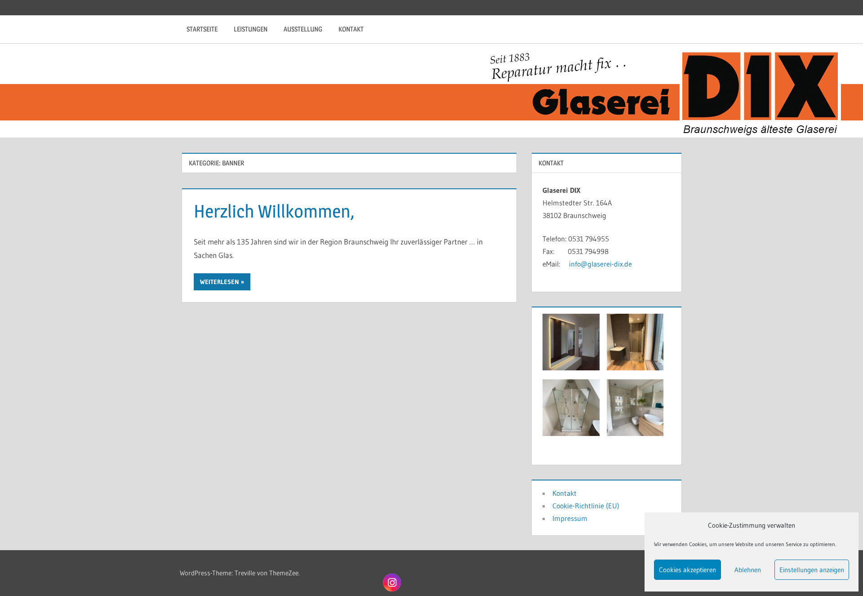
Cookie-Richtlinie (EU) (585, 505)
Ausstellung (303, 29)
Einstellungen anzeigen (811, 569)
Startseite (202, 29)
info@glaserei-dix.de (600, 263)
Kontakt (351, 29)
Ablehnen (747, 569)
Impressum (569, 518)
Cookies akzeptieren (687, 569)
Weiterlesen (219, 282)
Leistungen (250, 29)
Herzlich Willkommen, (274, 211)
